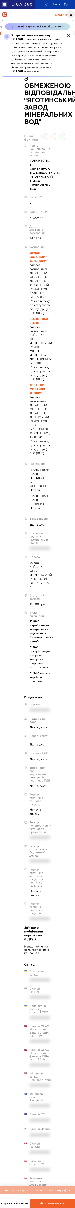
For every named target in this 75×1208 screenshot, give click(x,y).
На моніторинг (54, 1203)
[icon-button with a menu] (71, 14)
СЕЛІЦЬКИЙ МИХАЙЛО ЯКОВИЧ (38, 389)
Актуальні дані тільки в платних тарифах (37, 1190)
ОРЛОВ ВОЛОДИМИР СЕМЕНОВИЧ (39, 257)
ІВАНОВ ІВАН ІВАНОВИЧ (39, 321)
